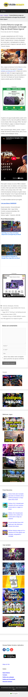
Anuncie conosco (7, 681)
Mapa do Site (6, 664)
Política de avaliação (8, 677)
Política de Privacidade (9, 679)
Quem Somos (6, 672)
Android (6, 15)
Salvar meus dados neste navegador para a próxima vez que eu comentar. (14, 357)
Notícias (16, 305)
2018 (8, 73)
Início (1, 15)
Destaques (10, 305)
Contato (5, 675)
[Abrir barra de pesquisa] (26, 11)
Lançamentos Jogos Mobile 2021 (12, 308)
